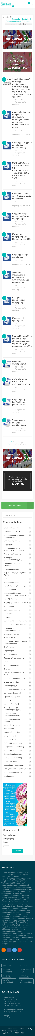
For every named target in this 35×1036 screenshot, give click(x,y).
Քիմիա (6, 662)
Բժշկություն (8, 544)
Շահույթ (7, 700)
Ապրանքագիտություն (12, 693)
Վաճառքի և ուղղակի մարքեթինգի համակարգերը (22, 145)
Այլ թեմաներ (9, 776)
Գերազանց (9, 839)
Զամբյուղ (24, 976)
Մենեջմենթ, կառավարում (14, 765)
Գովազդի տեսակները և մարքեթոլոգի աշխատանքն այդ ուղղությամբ (20, 277)
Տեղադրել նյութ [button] (14, 505)
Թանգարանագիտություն (14, 658)
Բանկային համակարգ (13, 743)
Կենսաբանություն (11, 582)
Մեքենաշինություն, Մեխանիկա (16, 624)
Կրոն (6, 578)
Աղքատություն (10, 739)
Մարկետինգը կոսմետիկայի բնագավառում (19, 402)
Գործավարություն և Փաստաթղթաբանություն (14, 549)
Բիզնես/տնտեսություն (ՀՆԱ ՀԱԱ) (15, 674)
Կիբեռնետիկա (10, 589)
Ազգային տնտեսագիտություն (16, 769)
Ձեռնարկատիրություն (13, 754)
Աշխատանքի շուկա (12, 697)
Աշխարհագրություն (12, 531)
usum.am (11, 1033)
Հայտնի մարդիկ (10, 599)
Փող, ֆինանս (9, 728)
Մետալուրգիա (9, 613)
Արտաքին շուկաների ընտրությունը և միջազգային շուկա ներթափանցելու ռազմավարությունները (23, 341)
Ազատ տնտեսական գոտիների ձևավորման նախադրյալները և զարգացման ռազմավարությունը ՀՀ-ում (21, 119)
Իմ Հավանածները (26, 981)
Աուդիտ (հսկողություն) (13, 736)
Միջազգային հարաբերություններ (12, 629)
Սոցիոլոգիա (9, 651)
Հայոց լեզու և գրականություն (16, 603)
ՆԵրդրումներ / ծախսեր (13, 704)
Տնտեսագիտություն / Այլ (13, 772)
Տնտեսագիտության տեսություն (12, 720)
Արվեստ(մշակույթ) (11, 528)
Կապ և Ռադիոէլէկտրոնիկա (15, 586)
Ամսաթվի (16, 19)
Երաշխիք (6, 976)
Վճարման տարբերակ (7, 970)
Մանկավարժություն (12, 610)
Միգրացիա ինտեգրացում (14, 678)
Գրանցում (24, 965)
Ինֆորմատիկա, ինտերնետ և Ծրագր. (15, 574)
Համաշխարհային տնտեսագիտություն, (12, 709)
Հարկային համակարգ (13, 750)
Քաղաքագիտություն (12, 665)
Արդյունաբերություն (12, 541)
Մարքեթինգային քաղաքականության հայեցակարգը (21, 216)
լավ (6, 842)
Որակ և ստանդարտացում (14, 689)
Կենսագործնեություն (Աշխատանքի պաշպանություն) (16, 594)
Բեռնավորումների (13, 21)
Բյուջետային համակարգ (14, 747)
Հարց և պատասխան (8, 981)
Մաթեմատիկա (10, 617)
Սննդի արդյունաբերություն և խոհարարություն (15, 642)
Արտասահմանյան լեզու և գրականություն (14, 536)
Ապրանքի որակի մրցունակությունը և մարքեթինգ (21, 195)
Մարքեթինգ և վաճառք (13, 758)
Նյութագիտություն (11, 634)
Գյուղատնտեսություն (12, 554)
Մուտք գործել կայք (25, 970)
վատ (7, 846)
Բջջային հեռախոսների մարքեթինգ (18, 300)
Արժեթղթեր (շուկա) (11, 682)
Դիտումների (27, 21)
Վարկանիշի (26, 19)
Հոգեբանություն (10, 606)
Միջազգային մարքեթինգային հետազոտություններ (22, 236)
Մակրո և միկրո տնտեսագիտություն (12, 714)
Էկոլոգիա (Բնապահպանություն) (13, 559)
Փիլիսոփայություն (11, 654)
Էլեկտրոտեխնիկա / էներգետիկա (12, 564)
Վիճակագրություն (11, 686)
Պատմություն (9, 638)
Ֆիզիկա (7, 669)
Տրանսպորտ (9, 647)
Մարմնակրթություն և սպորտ (16, 621)
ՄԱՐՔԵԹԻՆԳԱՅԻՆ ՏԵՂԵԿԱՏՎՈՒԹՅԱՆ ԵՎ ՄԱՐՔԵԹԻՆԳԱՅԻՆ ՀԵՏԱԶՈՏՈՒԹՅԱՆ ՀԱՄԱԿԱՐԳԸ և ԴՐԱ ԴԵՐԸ (21, 170)
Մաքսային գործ (10, 761)
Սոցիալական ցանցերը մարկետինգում (19, 422)
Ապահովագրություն (12, 725)
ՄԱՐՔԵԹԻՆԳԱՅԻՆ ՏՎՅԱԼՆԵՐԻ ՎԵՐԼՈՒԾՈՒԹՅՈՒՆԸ (21, 381)
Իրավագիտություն (11, 569)
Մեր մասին (7, 965)
